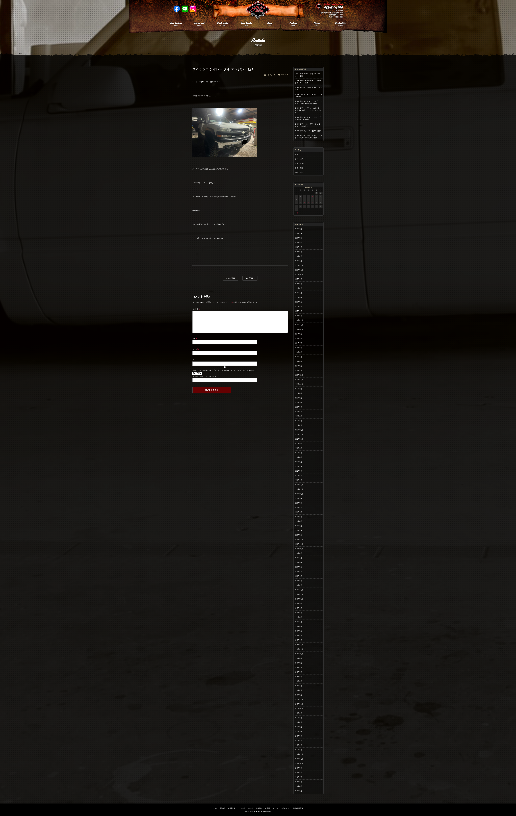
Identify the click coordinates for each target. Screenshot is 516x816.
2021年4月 (298, 521)
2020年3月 (298, 576)
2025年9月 (298, 279)
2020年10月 (299, 549)
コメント (196, 309)
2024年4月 (298, 357)
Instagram (192, 8)
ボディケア (299, 159)
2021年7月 (298, 508)
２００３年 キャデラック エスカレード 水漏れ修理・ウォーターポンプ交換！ (308, 110)
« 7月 (296, 213)
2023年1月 (298, 425)
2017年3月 (298, 741)
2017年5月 (298, 731)
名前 (194, 338)
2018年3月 (298, 686)
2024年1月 (298, 370)
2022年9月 (298, 444)
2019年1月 (298, 640)
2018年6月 (298, 672)
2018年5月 (298, 677)
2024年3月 (298, 361)
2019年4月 (298, 626)
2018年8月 (298, 663)
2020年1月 (298, 585)
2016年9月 (298, 768)
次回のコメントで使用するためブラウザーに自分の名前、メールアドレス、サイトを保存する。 (224, 370)
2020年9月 (298, 553)
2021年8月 (298, 503)
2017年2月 (298, 745)
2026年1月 (298, 261)
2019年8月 (298, 608)
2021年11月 (299, 489)
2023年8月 (298, 393)
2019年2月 (298, 635)
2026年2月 (298, 256)
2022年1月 (298, 480)
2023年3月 (298, 416)
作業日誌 (259, 808)
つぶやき (250, 808)
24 (296, 206)
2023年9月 (298, 389)
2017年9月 (298, 713)
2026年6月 (298, 238)
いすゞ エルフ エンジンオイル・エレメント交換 (308, 75)
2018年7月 (298, 667)
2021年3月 (298, 526)
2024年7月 (298, 343)
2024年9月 (298, 334)
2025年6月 (298, 293)
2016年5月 (298, 786)
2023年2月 (298, 421)
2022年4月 (298, 466)
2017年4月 (298, 736)
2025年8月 (298, 284)
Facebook (176, 8)
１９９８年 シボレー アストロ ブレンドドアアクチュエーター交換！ (308, 137)
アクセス (275, 808)
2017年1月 (298, 750)
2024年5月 (298, 352)
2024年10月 (299, 329)
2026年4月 (298, 247)
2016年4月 (298, 791)
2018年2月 (298, 690)
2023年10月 (299, 384)
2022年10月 (299, 439)
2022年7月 (298, 453)
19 (304, 203)
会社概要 (267, 808)
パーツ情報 (241, 808)
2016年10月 (299, 763)
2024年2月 (298, 366)
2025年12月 (299, 265)
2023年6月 (298, 402)
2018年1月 (298, 695)
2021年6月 (298, 512)
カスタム (298, 154)
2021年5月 (298, 517)
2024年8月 (298, 338)
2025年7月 (298, 288)
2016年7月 (298, 777)
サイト (194, 360)
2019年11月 (299, 594)
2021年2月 (298, 530)
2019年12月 (299, 590)
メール (195, 349)
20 (308, 203)
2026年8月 (298, 229)
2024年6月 (298, 348)
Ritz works (258, 10)
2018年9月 (298, 658)
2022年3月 (298, 471)
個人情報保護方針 (298, 808)
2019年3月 (298, 631)
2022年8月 (298, 448)
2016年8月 (298, 773)
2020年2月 (298, 581)
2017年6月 (298, 727)
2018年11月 (299, 649)
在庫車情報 (231, 808)
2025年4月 (298, 302)
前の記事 (231, 278)
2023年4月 (298, 412)
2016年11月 (299, 759)
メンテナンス (271, 75)
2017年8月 (298, 718)
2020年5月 (298, 567)
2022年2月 (298, 476)
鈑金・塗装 (299, 172)
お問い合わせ (286, 808)
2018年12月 (299, 645)
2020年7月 (298, 558)
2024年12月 (299, 320)
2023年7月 (298, 398)
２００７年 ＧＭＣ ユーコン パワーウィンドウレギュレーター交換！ (308, 102)
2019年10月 (299, 599)
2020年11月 (299, 544)
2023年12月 (299, 375)
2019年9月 (298, 603)
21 (312, 203)
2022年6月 (298, 457)
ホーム (215, 808)
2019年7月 (298, 613)
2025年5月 (298, 297)
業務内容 (222, 808)
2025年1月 (298, 316)
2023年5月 (298, 407)
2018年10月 (299, 654)
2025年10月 (299, 274)
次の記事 (249, 278)
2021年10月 (299, 494)
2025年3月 (298, 306)
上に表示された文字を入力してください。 (206, 376)
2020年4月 (298, 571)
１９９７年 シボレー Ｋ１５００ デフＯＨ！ (308, 89)
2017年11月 (299, 704)
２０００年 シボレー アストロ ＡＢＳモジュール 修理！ (308, 125)
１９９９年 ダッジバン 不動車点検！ (308, 131)
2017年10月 (299, 709)
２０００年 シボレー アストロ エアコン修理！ (308, 95)
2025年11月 (299, 270)
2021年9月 (298, 498)
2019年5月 (298, 622)
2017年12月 (299, 699)
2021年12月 (299, 485)
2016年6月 (298, 782)
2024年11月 (299, 325)
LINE (184, 8)
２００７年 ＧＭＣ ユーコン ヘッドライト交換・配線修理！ (308, 118)
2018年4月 (298, 681)
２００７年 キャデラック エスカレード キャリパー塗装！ (308, 82)
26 (304, 206)
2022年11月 (299, 434)
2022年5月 (298, 462)
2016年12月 (299, 754)
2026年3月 (298, 252)
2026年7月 (298, 233)
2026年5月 (298, 243)
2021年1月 (298, 535)
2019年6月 (298, 617)
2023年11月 (299, 380)
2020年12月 (299, 540)
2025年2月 (298, 311)
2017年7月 (298, 722)
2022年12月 (299, 430)
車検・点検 (299, 168)
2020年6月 (298, 562)
